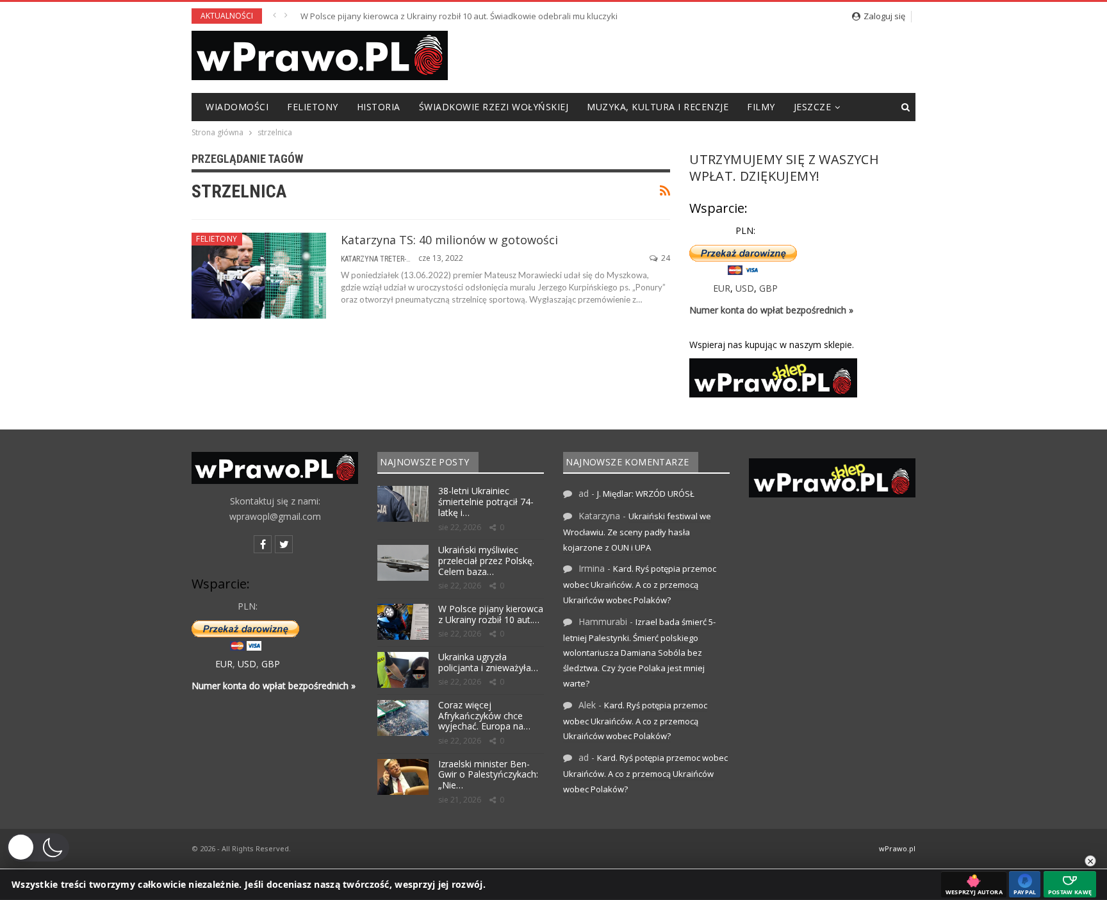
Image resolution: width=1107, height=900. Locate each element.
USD (744, 288)
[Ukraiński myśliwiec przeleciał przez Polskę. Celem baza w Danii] (403, 563)
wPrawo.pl (897, 848)
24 (664, 258)
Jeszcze (813, 107)
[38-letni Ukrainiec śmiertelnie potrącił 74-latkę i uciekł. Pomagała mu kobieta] (403, 504)
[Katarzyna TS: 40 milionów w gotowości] (259, 276)
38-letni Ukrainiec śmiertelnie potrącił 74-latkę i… (486, 502)
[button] (37, 847)
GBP (768, 288)
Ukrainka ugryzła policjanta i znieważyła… (488, 662)
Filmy (761, 107)
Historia (378, 107)
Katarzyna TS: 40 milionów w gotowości (449, 239)
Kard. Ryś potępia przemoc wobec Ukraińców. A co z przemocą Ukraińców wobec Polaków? (639, 584)
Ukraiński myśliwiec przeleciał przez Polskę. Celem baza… (486, 561)
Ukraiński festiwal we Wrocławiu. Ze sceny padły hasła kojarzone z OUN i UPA (637, 531)
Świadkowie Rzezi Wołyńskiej (494, 107)
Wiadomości (237, 107)
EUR (721, 288)
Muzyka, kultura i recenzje (657, 107)
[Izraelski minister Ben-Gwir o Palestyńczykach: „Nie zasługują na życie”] (403, 777)
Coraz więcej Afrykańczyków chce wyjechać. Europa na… (484, 716)
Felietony (312, 107)
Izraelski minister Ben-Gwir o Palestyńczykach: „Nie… (488, 775)
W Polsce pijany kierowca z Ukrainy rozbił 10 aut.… (490, 614)
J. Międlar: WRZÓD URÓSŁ (645, 493)
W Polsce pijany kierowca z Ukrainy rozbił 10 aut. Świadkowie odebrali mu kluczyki (459, 16)
